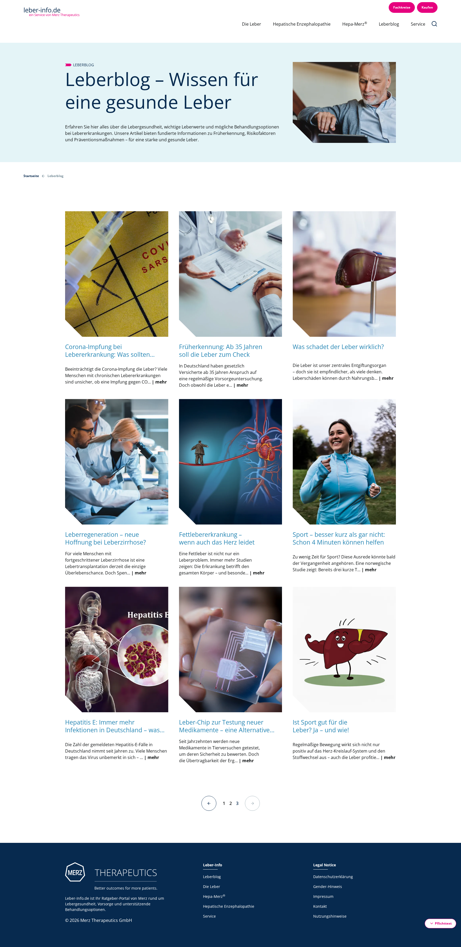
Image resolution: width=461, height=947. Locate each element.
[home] (51, 11)
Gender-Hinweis (327, 886)
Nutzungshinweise (330, 916)
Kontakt (320, 906)
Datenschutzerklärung (333, 876)
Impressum (323, 896)
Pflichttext (443, 923)
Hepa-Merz (354, 24)
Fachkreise (401, 7)
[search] (434, 24)
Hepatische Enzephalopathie (302, 24)
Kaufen (427, 7)
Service (418, 24)
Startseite (31, 176)
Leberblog (389, 24)
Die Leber (251, 24)
